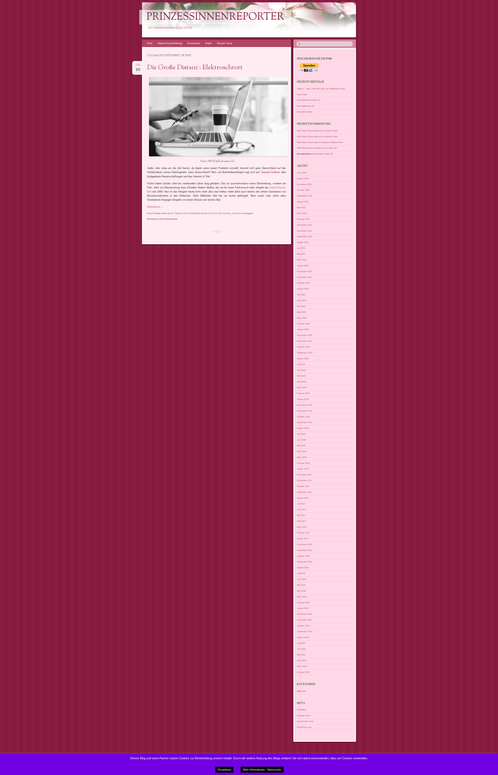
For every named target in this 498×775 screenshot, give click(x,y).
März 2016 (302, 597)
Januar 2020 (303, 329)
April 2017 (301, 521)
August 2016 (303, 567)
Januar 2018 (303, 469)
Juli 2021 (301, 248)
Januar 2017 (303, 538)
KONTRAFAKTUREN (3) (308, 100)
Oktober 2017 (303, 486)
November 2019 (304, 341)
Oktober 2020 (303, 283)
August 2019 (303, 358)
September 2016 (304, 562)
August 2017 (303, 498)
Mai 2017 (301, 515)
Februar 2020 (303, 324)
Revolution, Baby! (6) (323, 154)
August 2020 (303, 289)
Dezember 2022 (304, 184)
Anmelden (301, 710)
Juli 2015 (301, 643)
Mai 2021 (301, 254)
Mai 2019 (301, 376)
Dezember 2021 (304, 225)
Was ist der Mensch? (327, 148)
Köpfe (208, 43)
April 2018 (301, 451)
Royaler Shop (224, 43)
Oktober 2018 (303, 416)
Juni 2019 (301, 370)
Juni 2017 (301, 509)
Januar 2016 (303, 608)
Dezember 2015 (304, 614)
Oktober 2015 (303, 626)
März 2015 (302, 666)
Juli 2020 (301, 294)
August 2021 (303, 242)
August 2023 (303, 178)
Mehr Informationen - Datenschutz (262, 769)
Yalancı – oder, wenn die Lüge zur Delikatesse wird (321, 88)
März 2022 (302, 213)
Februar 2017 (303, 533)
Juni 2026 (301, 172)
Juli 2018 (301, 434)
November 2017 (304, 480)
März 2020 (302, 318)
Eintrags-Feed (303, 715)
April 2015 (301, 660)
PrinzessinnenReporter (215, 17)
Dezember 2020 (304, 271)
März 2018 (302, 457)
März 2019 (302, 387)
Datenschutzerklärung (170, 43)
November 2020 (304, 277)
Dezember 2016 (304, 544)
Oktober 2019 (303, 347)
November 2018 (304, 411)
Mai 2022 (301, 207)
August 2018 (303, 428)
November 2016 (304, 550)
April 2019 (301, 382)
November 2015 (304, 620)
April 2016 (301, 591)
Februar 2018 (303, 463)
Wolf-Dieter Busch (305, 130)
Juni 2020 (301, 300)
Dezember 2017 (304, 474)
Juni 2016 (301, 579)
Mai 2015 (301, 654)
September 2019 (304, 353)
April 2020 (301, 312)
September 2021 (304, 236)
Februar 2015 (303, 672)
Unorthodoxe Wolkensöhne (330, 142)
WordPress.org (304, 727)
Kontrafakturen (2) (305, 106)
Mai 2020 (301, 306)
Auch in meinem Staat (327, 130)
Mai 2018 (301, 445)
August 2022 (303, 201)
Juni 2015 (301, 649)
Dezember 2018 (304, 405)
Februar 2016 (303, 602)
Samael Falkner (270, 172)
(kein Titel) (302, 94)
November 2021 (304, 231)
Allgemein (301, 691)
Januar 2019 (303, 399)
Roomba (227, 213)
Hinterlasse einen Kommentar (162, 219)
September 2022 (304, 196)
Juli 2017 (301, 504)
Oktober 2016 (303, 556)
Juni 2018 (301, 440)
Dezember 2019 (304, 335)
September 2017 (304, 492)
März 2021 (302, 260)
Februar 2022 (303, 219)
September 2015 (304, 631)
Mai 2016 (301, 585)
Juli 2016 (301, 573)
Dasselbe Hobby (305, 112)
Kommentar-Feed (305, 721)
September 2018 (304, 422)
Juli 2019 (301, 364)
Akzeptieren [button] (224, 769)
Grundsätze (193, 43)
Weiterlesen (155, 206)
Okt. (138, 66)
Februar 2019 (303, 393)
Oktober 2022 (303, 190)
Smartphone (238, 213)
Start (150, 43)
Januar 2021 (303, 265)
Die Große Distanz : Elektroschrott (195, 67)
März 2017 (302, 527)
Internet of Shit (215, 213)
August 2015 (303, 637)
